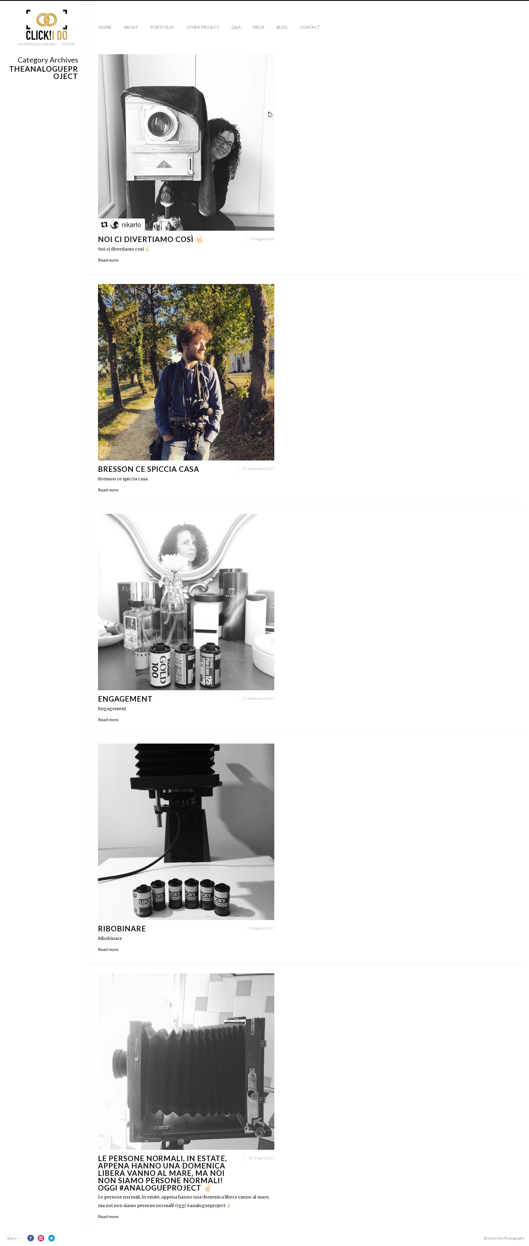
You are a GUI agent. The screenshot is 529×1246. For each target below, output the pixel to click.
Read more (108, 260)
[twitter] (51, 1238)
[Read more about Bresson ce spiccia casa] (186, 372)
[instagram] (41, 1238)
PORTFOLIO (162, 27)
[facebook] (30, 1238)
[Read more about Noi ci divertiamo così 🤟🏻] (186, 142)
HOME (105, 27)
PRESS (258, 27)
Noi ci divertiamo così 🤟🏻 (151, 239)
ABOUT (131, 27)
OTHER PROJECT (202, 27)
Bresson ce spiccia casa (148, 468)
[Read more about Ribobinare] (186, 832)
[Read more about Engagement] (186, 602)
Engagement (125, 698)
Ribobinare (122, 928)
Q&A (236, 27)
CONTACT (310, 27)
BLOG (282, 27)
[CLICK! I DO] (46, 24)
